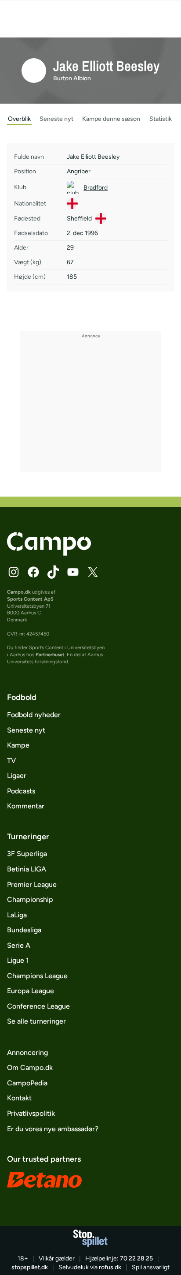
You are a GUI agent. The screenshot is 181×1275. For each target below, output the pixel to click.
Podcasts (21, 791)
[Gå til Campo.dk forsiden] (49, 553)
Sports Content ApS (30, 599)
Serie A (18, 945)
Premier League (32, 884)
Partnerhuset (50, 654)
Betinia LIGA (26, 869)
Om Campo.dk (30, 1067)
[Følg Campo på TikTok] (53, 572)
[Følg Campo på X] (92, 572)
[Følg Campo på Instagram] (13, 572)
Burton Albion (72, 78)
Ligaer (16, 775)
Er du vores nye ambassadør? (52, 1129)
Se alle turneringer (36, 1021)
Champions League (37, 976)
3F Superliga (27, 853)
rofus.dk (110, 1267)
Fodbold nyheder (34, 714)
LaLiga (17, 915)
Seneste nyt (26, 730)
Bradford (95, 187)
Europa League (30, 991)
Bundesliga (24, 930)
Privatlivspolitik (31, 1113)
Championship (30, 899)
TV (11, 760)
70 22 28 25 (136, 1258)
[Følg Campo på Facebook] (33, 572)
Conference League (38, 1006)
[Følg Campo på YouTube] (73, 572)
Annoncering (27, 1052)
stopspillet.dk (29, 1267)
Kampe (18, 745)
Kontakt (19, 1098)
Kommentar (25, 806)
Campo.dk (19, 592)
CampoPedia (27, 1083)
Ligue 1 (18, 960)
